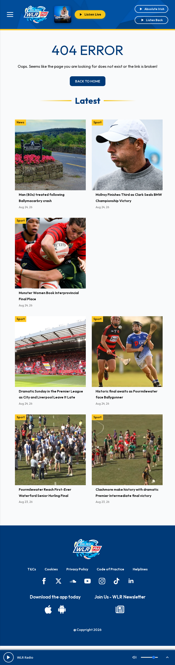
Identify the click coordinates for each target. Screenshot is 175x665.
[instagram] (102, 581)
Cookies (51, 569)
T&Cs (32, 569)
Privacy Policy (77, 569)
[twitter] (58, 581)
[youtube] (87, 581)
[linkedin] (131, 581)
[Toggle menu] (10, 14)
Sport (97, 122)
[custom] (73, 581)
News (20, 122)
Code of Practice (110, 569)
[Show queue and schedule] (167, 657)
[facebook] (44, 581)
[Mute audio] (134, 657)
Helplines (140, 569)
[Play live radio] (8, 657)
